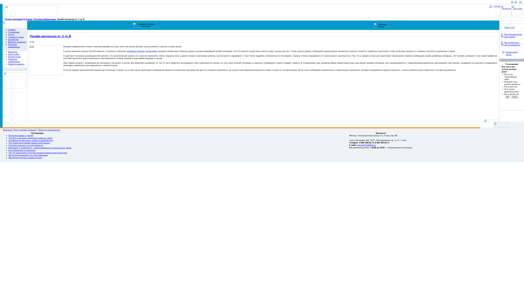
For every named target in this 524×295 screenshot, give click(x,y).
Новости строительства (49, 130)
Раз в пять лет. (511, 86)
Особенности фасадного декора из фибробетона (30, 140)
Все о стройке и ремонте (25, 130)
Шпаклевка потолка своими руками (25, 158)
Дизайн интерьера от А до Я (50, 36)
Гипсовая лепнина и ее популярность (25, 145)
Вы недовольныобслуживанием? (512, 43)
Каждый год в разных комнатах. (512, 83)
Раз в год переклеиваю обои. (510, 76)
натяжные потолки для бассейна (142, 51)
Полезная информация (44, 19)
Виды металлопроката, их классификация (27, 155)
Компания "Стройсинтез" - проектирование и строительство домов (39, 148)
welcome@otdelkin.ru (366, 145)
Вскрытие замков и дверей (20, 135)
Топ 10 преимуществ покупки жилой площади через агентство (37, 153)
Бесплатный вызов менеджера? (513, 35)
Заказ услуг (509, 27)
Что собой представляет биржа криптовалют (29, 143)
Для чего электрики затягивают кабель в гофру (30, 138)
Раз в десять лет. (511, 94)
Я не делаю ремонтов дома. (511, 90)
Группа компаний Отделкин (18, 19)
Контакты (7, 130)
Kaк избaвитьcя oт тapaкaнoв (21, 150)
